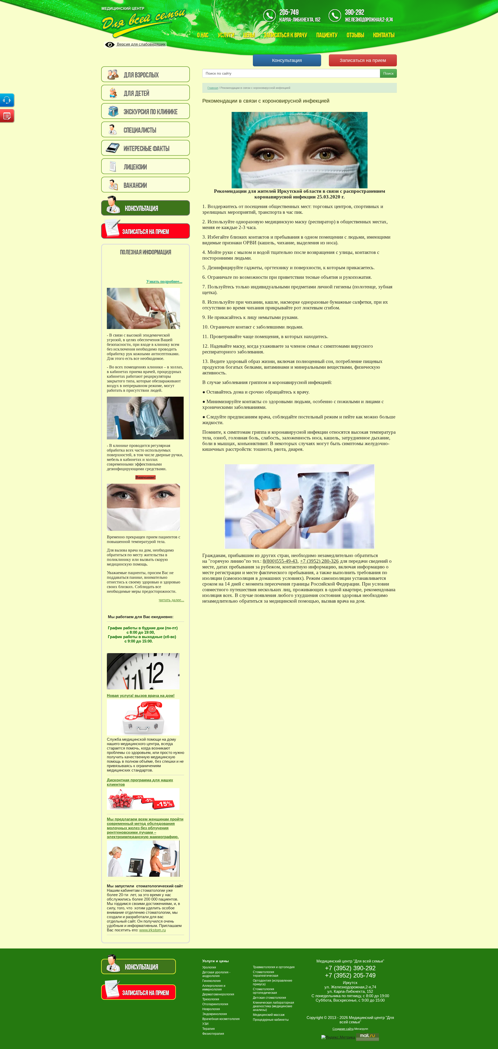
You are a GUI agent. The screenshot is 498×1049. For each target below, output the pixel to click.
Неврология (211, 1009)
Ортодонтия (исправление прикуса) (272, 982)
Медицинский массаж (269, 1015)
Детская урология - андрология (216, 974)
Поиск (388, 73)
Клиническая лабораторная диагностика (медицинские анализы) (273, 1006)
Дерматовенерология (218, 994)
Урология (209, 967)
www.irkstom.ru (152, 930)
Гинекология (211, 981)
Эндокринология (214, 1014)
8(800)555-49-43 (280, 561)
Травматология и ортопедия (274, 967)
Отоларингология (215, 1004)
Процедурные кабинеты (271, 1020)
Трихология (210, 999)
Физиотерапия (213, 1034)
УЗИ (205, 1024)
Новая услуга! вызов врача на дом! (141, 695)
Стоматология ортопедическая (265, 991)
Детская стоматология (269, 998)
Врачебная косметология (221, 1019)
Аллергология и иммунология (213, 987)
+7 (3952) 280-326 (319, 561)
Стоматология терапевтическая (265, 973)
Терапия (208, 1029)
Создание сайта (343, 1028)
